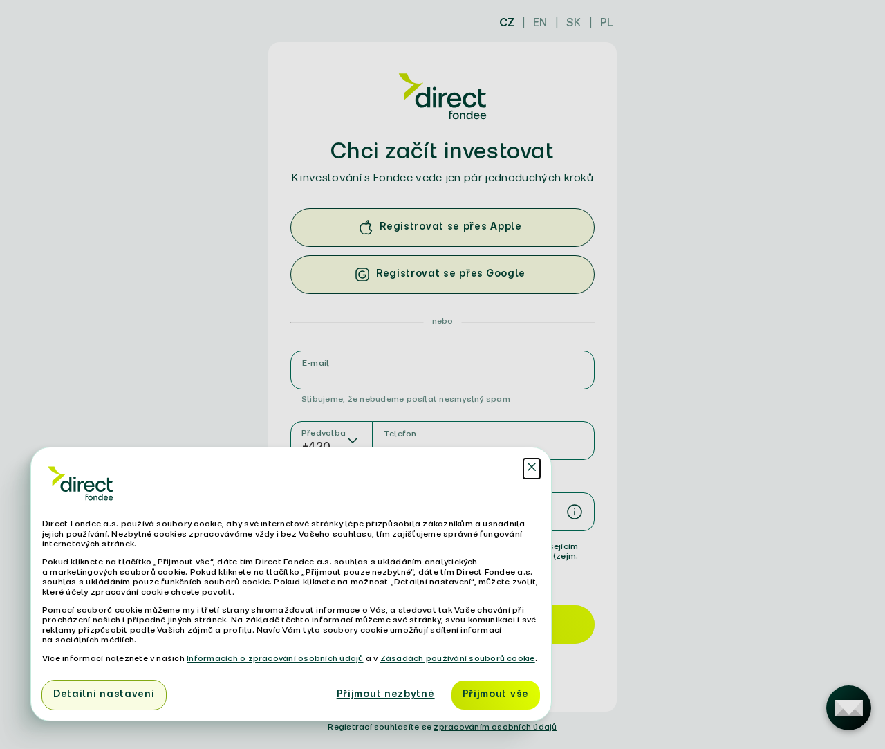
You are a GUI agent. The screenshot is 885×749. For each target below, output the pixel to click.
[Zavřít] (531, 469)
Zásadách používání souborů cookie (457, 659)
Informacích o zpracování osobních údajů (275, 659)
